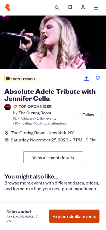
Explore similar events (74, 216)
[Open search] (57, 7)
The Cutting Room (34, 112)
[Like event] (98, 78)
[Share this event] (86, 78)
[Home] (7, 7)
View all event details (53, 157)
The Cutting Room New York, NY (42, 132)
